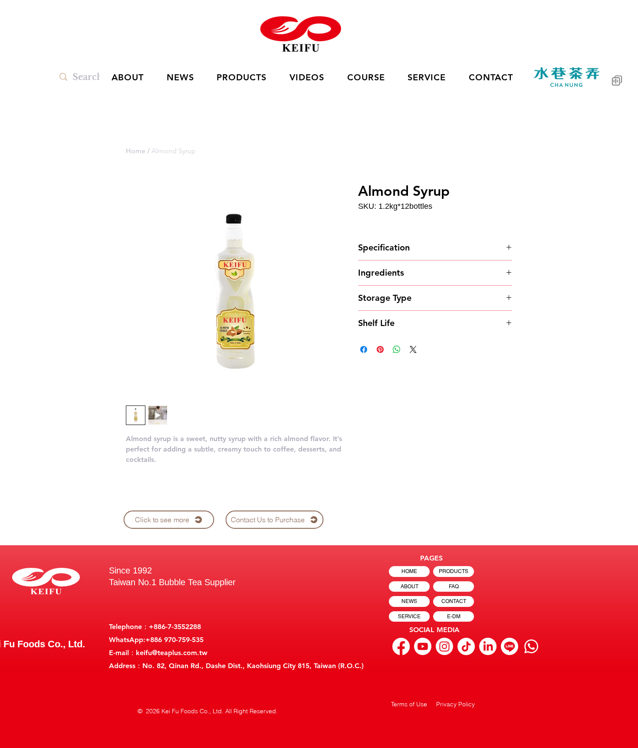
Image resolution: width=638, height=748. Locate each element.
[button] (307, 77)
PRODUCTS (453, 571)
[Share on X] (413, 349)
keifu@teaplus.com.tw (171, 653)
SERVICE (409, 616)
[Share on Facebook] (363, 349)
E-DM (453, 616)
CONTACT (453, 601)
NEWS (409, 601)
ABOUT (409, 586)
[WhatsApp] (531, 646)
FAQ (454, 586)
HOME (409, 571)
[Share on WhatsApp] (396, 349)
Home (135, 151)
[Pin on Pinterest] (380, 349)
